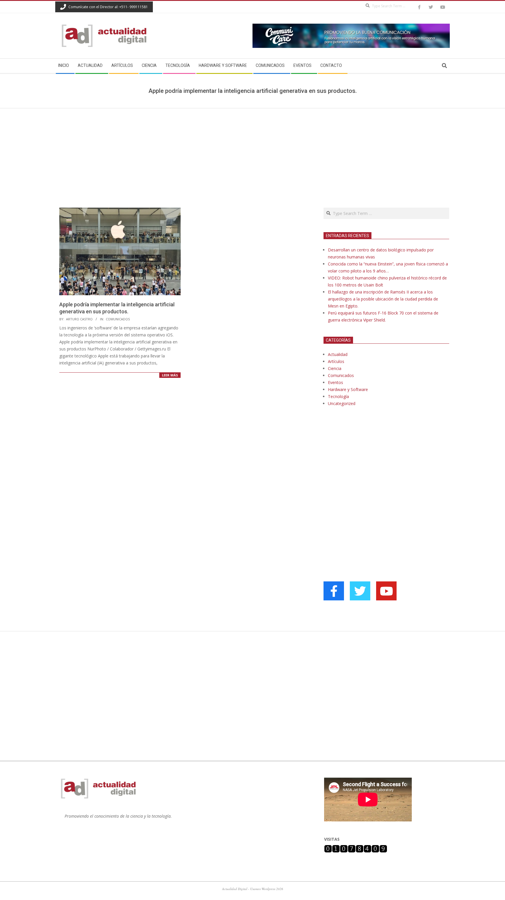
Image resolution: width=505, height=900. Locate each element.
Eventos (335, 382)
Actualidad (337, 354)
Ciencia (334, 368)
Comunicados (118, 319)
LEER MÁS (170, 375)
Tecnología (338, 396)
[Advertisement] (252, 152)
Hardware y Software (348, 389)
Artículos (336, 361)
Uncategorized (341, 403)
